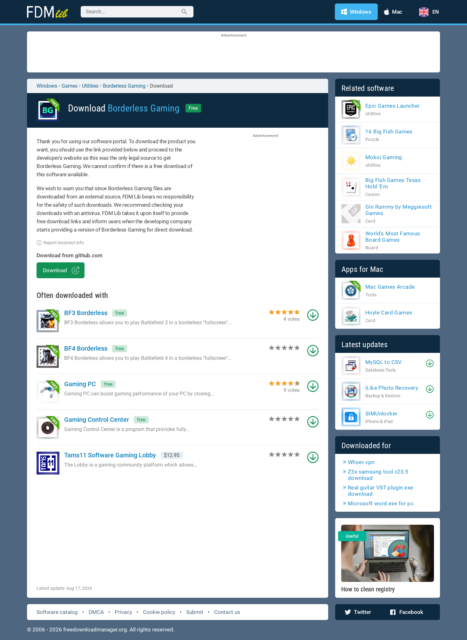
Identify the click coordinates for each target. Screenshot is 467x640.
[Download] (430, 363)
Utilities (90, 86)
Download (55, 270)
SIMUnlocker (381, 413)
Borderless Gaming (124, 86)
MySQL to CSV (383, 362)
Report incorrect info (64, 242)
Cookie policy (159, 612)
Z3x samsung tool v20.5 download (378, 474)
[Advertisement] (233, 52)
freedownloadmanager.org (95, 629)
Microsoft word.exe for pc (381, 503)
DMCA (96, 612)
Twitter (362, 612)
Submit (194, 612)
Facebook (411, 612)
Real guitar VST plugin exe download (380, 490)
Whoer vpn (361, 462)
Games (70, 86)
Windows (47, 86)
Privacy (123, 612)
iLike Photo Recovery (391, 388)
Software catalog (57, 612)
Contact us (227, 612)
